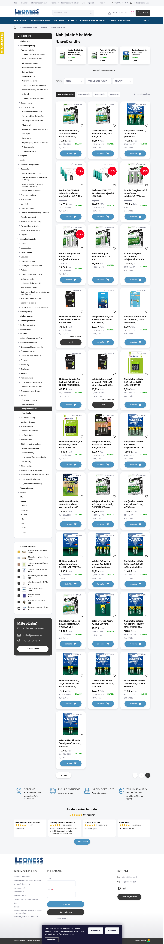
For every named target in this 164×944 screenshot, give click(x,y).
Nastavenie (52, 940)
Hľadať (90, 13)
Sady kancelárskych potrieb (31, 283)
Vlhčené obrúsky (28, 147)
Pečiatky (24, 270)
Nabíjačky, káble (27, 378)
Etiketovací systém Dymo (30, 391)
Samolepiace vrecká (28, 217)
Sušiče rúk (25, 94)
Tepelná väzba (26, 440)
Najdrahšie (100, 94)
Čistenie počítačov (28, 351)
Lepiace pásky (26, 248)
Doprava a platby (20, 895)
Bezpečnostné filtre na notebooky (33, 457)
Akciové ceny (25, 41)
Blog (15, 3)
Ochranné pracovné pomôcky (31, 338)
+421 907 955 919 (31, 640)
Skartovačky (25, 369)
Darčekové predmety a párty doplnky (34, 307)
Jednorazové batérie (29, 400)
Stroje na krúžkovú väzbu (30, 479)
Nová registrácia (66, 912)
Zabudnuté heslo (61, 918)
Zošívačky (24, 257)
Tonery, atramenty (27, 488)
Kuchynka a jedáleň (27, 325)
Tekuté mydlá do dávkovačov (32, 120)
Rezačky (24, 373)
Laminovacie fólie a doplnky (31, 387)
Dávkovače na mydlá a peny (32, 112)
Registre (24, 235)
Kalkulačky (25, 365)
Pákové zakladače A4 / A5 (31, 173)
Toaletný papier (26, 103)
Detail (71, 342)
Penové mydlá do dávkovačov (33, 116)
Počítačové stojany (28, 418)
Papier (22, 160)
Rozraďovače (26, 199)
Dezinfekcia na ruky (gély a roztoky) (35, 129)
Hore (65, 775)
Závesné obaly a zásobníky (31, 221)
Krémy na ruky (27, 138)
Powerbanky (26, 413)
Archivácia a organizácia (29, 165)
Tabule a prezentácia (28, 321)
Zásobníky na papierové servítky (33, 98)
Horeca (23, 493)
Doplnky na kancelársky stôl (31, 266)
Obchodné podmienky (39, 3)
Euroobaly (25, 204)
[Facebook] (119, 888)
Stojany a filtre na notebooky (31, 484)
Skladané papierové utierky (32, 59)
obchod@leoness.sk (32, 635)
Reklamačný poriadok (22, 884)
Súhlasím (112, 931)
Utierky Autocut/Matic (30, 63)
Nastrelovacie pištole (28, 288)
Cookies (17, 907)
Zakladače (25, 169)
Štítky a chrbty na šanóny (31, 191)
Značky (23, 501)
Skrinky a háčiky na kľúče (30, 230)
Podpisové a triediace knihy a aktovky (35, 213)
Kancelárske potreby (28, 239)
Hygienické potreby (27, 46)
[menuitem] (21, 20)
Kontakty (24, 3)
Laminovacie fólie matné (30, 448)
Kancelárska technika (28, 343)
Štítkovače (25, 360)
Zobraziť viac (82, 842)
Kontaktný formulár (33, 649)
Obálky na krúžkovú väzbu (31, 444)
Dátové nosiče (26, 466)
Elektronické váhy (27, 453)
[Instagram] (124, 888)
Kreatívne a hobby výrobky (31, 299)
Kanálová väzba (27, 435)
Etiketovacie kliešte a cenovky (32, 347)
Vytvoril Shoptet (140, 941)
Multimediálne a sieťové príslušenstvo (35, 475)
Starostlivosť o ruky (28, 107)
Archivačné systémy (28, 195)
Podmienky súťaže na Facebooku (26, 917)
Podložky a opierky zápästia (31, 382)
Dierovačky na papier (28, 261)
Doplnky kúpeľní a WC (29, 151)
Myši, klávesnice (27, 426)
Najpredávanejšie (66, 94)
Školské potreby (26, 316)
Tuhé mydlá (26, 134)
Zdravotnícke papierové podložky (34, 85)
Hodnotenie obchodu (82, 809)
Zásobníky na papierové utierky (33, 54)
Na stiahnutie (19, 892)
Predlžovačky (26, 462)
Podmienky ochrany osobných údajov (65, 3)
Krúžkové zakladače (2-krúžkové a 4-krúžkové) (35, 179)
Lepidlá (23, 244)
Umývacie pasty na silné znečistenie (35, 143)
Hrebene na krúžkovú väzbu (31, 470)
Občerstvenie (25, 329)
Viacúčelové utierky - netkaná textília (35, 90)
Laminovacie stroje (28, 422)
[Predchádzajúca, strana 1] (141, 775)
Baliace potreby (27, 252)
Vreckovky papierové (29, 81)
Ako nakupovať (88, 3)
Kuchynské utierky (28, 72)
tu (73, 934)
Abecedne (114, 94)
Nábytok (23, 334)
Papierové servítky (28, 76)
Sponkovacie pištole (28, 303)
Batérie (23, 395)
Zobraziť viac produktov (103, 70)
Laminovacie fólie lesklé (29, 431)
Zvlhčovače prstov (28, 279)
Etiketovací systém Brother (31, 356)
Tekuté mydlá (26, 125)
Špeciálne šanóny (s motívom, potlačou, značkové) (33, 185)
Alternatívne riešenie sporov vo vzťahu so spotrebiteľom (28, 912)
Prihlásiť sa (65, 904)
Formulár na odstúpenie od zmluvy (26, 899)
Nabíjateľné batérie (29, 409)
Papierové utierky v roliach (31, 68)
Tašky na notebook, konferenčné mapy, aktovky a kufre (35, 293)
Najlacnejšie (84, 94)
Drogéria (23, 156)
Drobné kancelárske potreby (31, 274)
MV (21, 497)
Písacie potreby (26, 312)
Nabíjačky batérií (28, 404)
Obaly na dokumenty (28, 208)
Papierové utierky (27, 50)
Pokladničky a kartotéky (30, 226)
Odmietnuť (95, 931)
